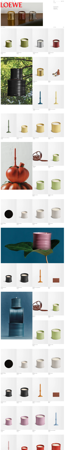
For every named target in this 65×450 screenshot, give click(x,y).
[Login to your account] (61, 1)
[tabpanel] (16, 81)
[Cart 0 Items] (63, 1)
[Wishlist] (62, 1)
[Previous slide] (1, 80)
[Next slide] (15, 40)
